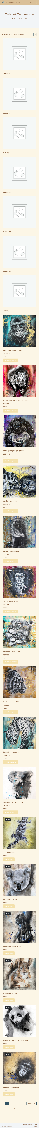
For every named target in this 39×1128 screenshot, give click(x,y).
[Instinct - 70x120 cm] (19, 733)
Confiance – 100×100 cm (12, 702)
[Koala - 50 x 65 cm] (19, 880)
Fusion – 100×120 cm (11, 551)
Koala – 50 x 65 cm (10, 899)
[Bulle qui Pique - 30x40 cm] (19, 431)
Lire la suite (9, 859)
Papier (7, 271)
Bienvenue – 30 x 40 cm (12, 946)
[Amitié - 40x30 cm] (19, 481)
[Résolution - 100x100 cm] (19, 331)
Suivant (30, 1103)
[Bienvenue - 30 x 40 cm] (19, 927)
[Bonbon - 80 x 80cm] (19, 1068)
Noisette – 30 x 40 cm (11, 993)
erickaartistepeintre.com (13, 2)
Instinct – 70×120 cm (11, 752)
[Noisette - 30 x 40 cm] (19, 974)
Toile (6, 311)
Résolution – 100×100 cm (12, 350)
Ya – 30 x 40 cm (9, 852)
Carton (7, 232)
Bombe (7, 192)
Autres (6, 74)
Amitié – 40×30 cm (10, 501)
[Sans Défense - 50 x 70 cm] (19, 783)
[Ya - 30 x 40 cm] (19, 833)
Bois (6, 153)
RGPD (35, 1126)
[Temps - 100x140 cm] (19, 582)
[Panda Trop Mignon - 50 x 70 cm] (19, 1021)
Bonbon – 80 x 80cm (11, 1087)
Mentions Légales (27, 1124)
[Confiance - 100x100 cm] (19, 682)
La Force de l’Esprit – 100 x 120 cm (16, 400)
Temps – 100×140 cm (11, 601)
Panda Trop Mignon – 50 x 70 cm (15, 1040)
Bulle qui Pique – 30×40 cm (13, 451)
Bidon (6, 113)
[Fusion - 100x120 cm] (19, 532)
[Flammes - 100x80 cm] (19, 632)
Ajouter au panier (10, 360)
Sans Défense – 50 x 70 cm (13, 802)
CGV (36, 1124)
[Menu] (35, 2)
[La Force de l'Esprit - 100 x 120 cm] (19, 381)
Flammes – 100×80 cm (11, 652)
